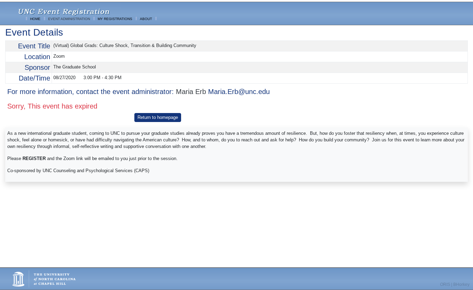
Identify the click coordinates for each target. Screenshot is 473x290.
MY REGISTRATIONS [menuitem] (115, 19)
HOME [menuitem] (35, 19)
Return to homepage (157, 117)
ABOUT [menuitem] (146, 19)
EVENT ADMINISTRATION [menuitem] (69, 19)
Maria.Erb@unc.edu (239, 91)
